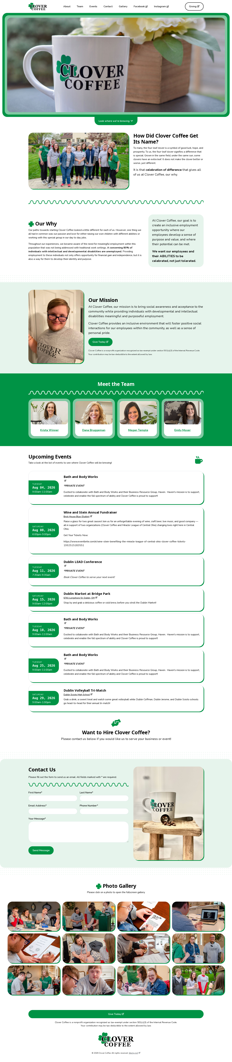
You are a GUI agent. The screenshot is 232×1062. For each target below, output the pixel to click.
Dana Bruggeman (93, 430)
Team (80, 6)
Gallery (123, 6)
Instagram (160, 6)
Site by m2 (133, 1053)
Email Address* (37, 805)
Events (93, 6)
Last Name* (86, 792)
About (66, 6)
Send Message (41, 850)
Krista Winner (49, 430)
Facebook (139, 6)
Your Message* (37, 818)
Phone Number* (89, 805)
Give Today (98, 342)
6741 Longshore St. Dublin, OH (79, 597)
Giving (192, 6)
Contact (108, 6)
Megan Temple (138, 430)
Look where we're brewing (114, 121)
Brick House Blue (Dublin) (76, 516)
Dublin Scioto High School (77, 694)
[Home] (37, 6)
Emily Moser (182, 430)
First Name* (35, 792)
